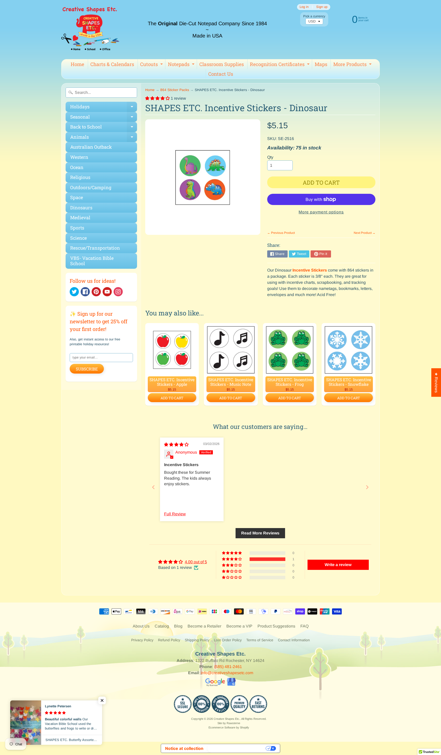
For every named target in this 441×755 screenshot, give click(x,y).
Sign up (321, 7)
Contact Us (220, 74)
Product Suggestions (276, 626)
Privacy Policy (142, 640)
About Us (141, 626)
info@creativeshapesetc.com (227, 673)
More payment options (321, 212)
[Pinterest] (96, 291)
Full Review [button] (175, 514)
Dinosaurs (81, 207)
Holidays (103, 108)
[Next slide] (367, 487)
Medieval (80, 217)
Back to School (103, 128)
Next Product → (364, 233)
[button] (158, 98)
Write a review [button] (338, 564)
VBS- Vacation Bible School (92, 261)
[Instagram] (118, 291)
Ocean (76, 167)
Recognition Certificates (280, 65)
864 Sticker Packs (174, 90)
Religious (80, 177)
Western (79, 157)
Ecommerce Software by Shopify (229, 727)
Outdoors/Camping (90, 187)
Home (77, 64)
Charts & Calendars (112, 64)
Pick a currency (314, 16)
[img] (176, 444)
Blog (178, 626)
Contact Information (294, 640)
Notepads (182, 65)
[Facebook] (85, 291)
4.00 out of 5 (196, 562)
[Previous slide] (153, 487)
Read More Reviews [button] (260, 533)
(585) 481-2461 (228, 666)
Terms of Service (259, 640)
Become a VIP (239, 626)
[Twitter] (74, 291)
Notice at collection (184, 748)
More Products (353, 65)
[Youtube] (107, 291)
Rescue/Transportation (95, 248)
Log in (304, 7)
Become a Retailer (204, 626)
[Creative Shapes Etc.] (90, 29)
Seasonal (103, 118)
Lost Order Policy (228, 640)
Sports (77, 228)
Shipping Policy (197, 640)
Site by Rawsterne (228, 723)
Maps (321, 64)
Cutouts (152, 65)
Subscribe (87, 369)
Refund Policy (169, 640)
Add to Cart (172, 397)
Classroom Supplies (221, 64)
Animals (103, 138)
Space (76, 197)
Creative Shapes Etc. (227, 718)
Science (78, 238)
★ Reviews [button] (436, 382)
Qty (270, 157)
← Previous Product (281, 233)
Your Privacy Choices (237, 748)
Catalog (162, 626)
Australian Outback (91, 147)
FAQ (304, 626)
